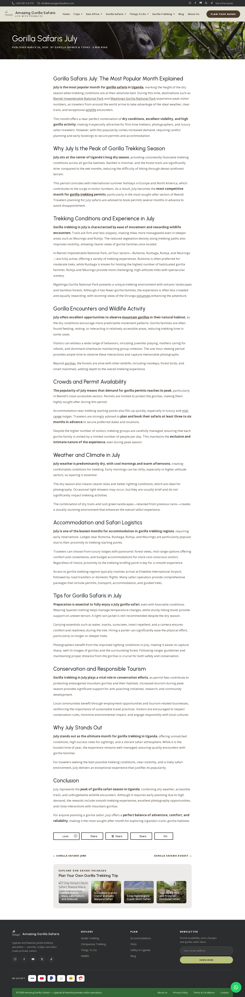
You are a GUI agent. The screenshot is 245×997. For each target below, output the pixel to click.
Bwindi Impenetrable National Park (78, 98)
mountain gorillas (135, 317)
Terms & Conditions (204, 992)
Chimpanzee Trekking (93, 944)
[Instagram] (190, 3)
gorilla (111, 87)
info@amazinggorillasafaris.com (57, 3)
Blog (181, 14)
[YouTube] (200, 3)
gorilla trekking (81, 194)
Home (66, 14)
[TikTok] (211, 3)
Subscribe (206, 960)
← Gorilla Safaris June (69, 855)
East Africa (92, 14)
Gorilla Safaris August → (173, 855)
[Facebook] (195, 3)
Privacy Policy (180, 992)
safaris (122, 87)
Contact (224, 992)
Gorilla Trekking (162, 14)
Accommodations (140, 938)
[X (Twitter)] (206, 3)
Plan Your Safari (223, 14)
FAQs (133, 944)
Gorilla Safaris (114, 14)
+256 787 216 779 (25, 3)
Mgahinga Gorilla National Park (133, 98)
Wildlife (85, 956)
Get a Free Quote (224, 3)
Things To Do (137, 14)
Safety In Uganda (140, 950)
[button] (236, 987)
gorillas (70, 363)
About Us (193, 14)
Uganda (137, 87)
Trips (76, 14)
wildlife (91, 110)
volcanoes (143, 296)
